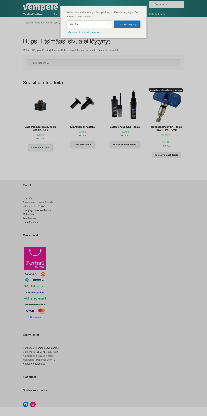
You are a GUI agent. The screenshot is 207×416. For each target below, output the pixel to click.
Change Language (127, 24)
